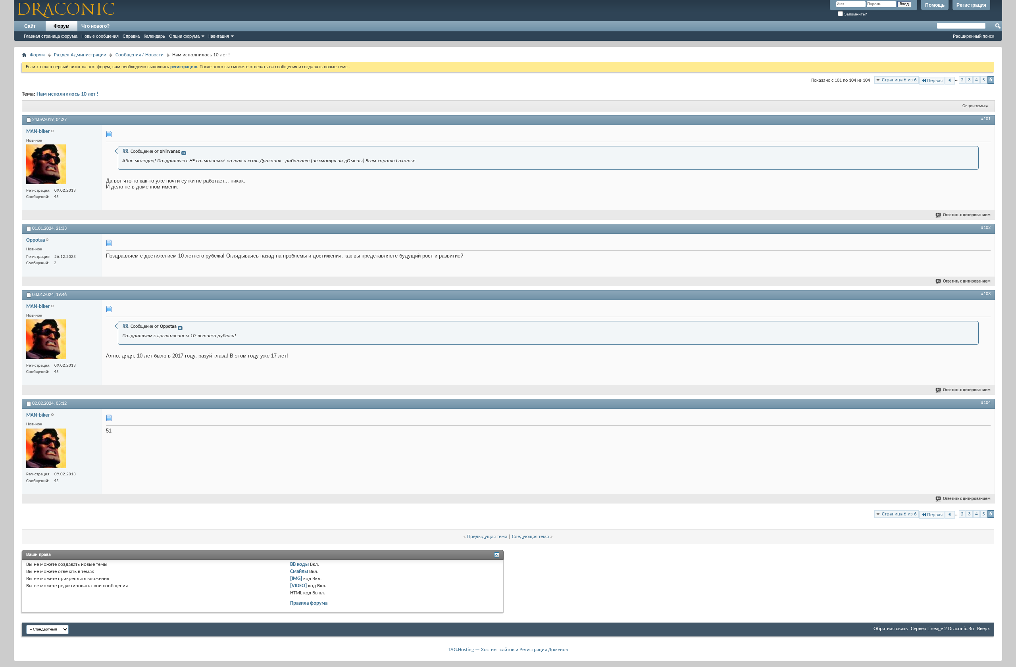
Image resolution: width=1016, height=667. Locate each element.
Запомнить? (855, 14)
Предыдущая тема (487, 536)
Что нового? (95, 26)
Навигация (218, 36)
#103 (986, 294)
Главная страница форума (50, 36)
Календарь (154, 36)
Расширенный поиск (973, 36)
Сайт (30, 26)
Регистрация (971, 5)
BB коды (299, 564)
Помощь (935, 5)
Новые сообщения (100, 36)
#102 (986, 227)
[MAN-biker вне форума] (46, 165)
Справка (131, 36)
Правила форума (308, 603)
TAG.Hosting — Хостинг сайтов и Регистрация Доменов (508, 649)
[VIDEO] (298, 585)
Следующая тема (530, 536)
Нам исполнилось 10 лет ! (67, 94)
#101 (986, 119)
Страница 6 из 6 (899, 80)
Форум (61, 26)
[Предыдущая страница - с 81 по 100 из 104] (950, 81)
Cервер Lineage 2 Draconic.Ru (942, 628)
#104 (986, 402)
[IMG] (296, 578)
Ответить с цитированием (967, 215)
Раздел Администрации (80, 55)
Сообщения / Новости (139, 55)
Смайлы (299, 571)
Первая (935, 80)
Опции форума (184, 36)
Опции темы (973, 106)
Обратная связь (891, 628)
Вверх (983, 628)
